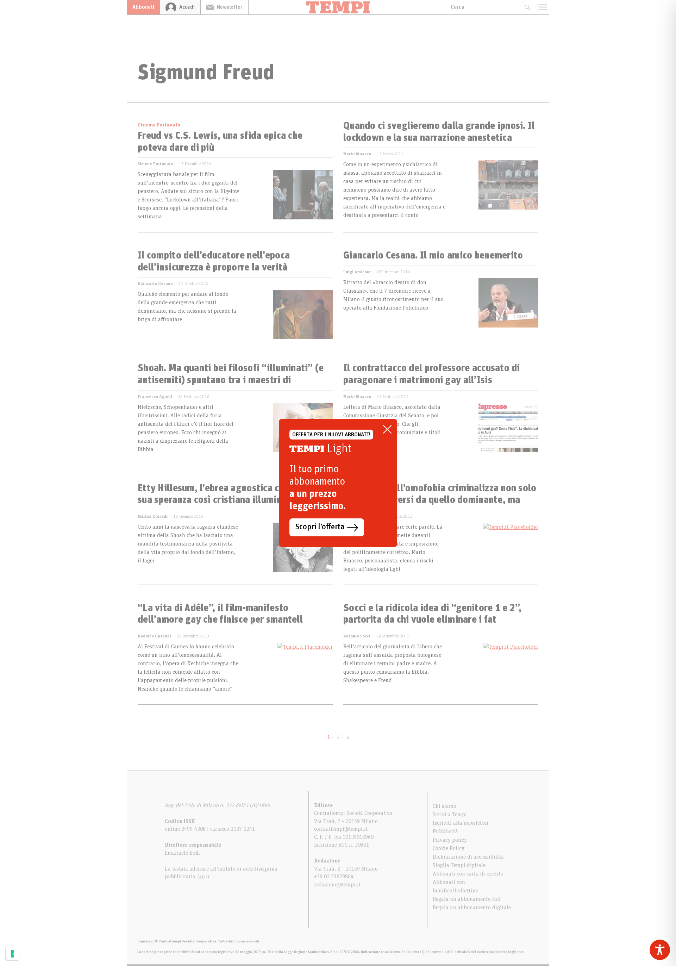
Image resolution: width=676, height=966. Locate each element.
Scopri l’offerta (319, 527)
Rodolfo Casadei (154, 636)
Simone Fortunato (155, 164)
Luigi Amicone (357, 272)
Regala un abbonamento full (467, 899)
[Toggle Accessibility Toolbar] (660, 950)
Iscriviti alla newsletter (461, 823)
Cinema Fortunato (159, 125)
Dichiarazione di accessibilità (468, 857)
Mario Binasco (357, 154)
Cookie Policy (448, 848)
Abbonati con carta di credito (468, 874)
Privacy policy (450, 840)
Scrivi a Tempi (450, 814)
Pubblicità (445, 831)
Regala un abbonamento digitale (472, 907)
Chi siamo (444, 806)
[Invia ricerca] (527, 7)
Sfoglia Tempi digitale (459, 865)
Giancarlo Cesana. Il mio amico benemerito (433, 256)
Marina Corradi (153, 516)
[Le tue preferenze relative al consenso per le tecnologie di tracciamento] (12, 953)
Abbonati (143, 7)
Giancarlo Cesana (155, 283)
